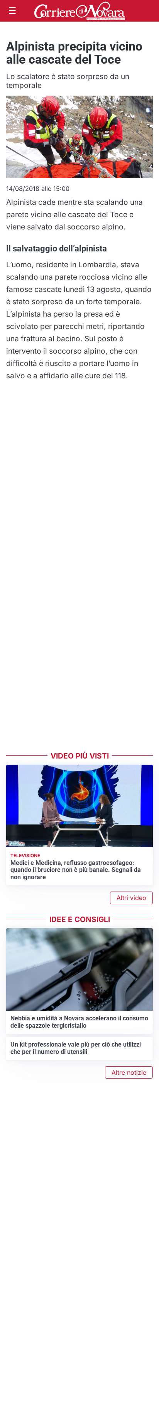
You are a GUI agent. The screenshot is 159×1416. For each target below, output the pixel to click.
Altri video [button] (131, 898)
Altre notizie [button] (129, 1072)
